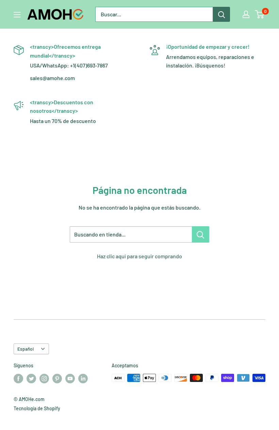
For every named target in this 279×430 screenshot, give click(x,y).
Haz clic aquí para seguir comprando (139, 256)
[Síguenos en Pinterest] (57, 378)
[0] (260, 14)
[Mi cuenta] (246, 14)
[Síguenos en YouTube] (70, 378)
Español (25, 349)
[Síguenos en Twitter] (31, 378)
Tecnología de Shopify (37, 408)
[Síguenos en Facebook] (18, 378)
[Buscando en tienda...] (200, 234)
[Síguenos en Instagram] (44, 378)
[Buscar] (221, 14)
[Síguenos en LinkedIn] (83, 378)
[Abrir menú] (17, 14)
